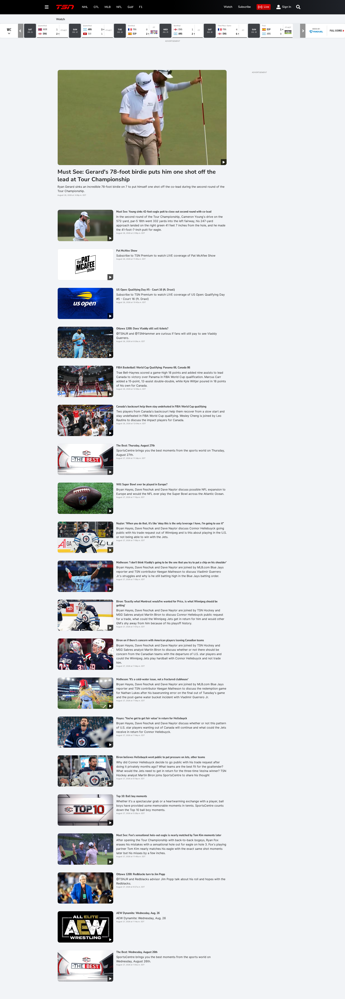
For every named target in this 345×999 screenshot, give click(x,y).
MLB (108, 7)
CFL (96, 7)
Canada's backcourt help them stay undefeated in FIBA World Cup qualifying (161, 407)
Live (266, 7)
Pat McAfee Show (126, 251)
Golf (130, 7)
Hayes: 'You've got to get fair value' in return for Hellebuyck (151, 718)
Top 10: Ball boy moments (131, 796)
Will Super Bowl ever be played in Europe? (141, 484)
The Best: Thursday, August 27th (135, 446)
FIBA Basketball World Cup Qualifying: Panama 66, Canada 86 (153, 368)
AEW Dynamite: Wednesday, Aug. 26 (138, 913)
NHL (85, 7)
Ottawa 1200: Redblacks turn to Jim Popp (140, 874)
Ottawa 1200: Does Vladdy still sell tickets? (142, 328)
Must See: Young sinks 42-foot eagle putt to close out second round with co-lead (163, 212)
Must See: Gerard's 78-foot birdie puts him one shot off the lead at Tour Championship (137, 175)
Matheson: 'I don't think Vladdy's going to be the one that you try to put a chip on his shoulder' (171, 562)
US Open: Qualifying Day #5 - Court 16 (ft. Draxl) (145, 290)
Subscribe (244, 7)
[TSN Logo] (65, 7)
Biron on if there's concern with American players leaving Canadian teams (160, 640)
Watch (228, 7)
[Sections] (46, 7)
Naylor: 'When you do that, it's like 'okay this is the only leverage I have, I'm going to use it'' (170, 523)
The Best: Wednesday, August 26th (136, 952)
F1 (140, 7)
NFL (119, 7)
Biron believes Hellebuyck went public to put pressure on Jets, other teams (160, 757)
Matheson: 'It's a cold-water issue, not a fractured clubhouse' (152, 679)
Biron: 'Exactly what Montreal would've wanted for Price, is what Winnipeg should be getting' (167, 603)
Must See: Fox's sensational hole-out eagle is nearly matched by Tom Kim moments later (168, 835)
